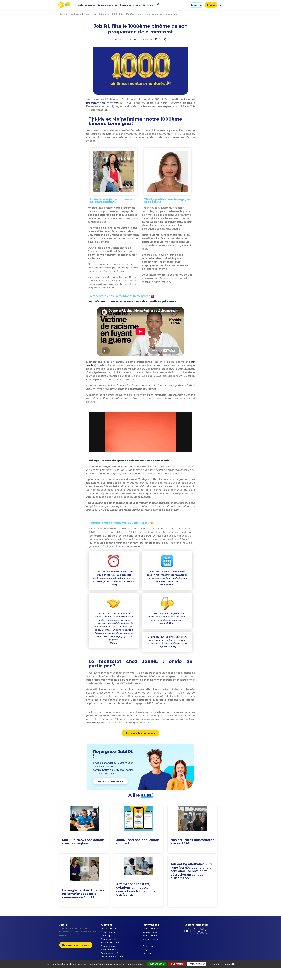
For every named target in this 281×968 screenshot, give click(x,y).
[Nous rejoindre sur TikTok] (205, 931)
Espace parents (108, 939)
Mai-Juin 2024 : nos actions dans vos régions (83, 841)
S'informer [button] (148, 5)
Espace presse (108, 946)
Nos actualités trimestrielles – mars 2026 (192, 841)
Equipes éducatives (110, 942)
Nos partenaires (108, 949)
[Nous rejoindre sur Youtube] (199, 931)
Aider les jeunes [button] (86, 5)
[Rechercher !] (158, 4)
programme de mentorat (102, 102)
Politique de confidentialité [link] (221, 964)
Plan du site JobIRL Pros (112, 956)
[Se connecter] (220, 4)
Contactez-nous (150, 928)
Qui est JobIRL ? (108, 928)
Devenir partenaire (130, 5)
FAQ (145, 949)
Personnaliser (197, 964)
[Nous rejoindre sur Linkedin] (187, 931)
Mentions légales (151, 939)
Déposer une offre (107, 5)
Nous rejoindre (150, 935)
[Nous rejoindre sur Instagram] (193, 931)
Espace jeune (196, 5)
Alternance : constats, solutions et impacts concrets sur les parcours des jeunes (135, 889)
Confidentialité (150, 932)
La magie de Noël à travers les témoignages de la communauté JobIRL (83, 893)
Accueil (63, 14)
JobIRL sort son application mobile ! (137, 841)
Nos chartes (148, 953)
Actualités (104, 14)
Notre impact (107, 935)
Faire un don (149, 946)
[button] (140, 733)
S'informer (75, 14)
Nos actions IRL (108, 932)
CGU (145, 942)
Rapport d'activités (110, 953)
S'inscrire (211, 5)
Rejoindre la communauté (75, 945)
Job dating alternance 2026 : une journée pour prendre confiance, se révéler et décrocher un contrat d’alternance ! (192, 871)
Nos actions (90, 14)
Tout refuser (176, 964)
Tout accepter (156, 964)
